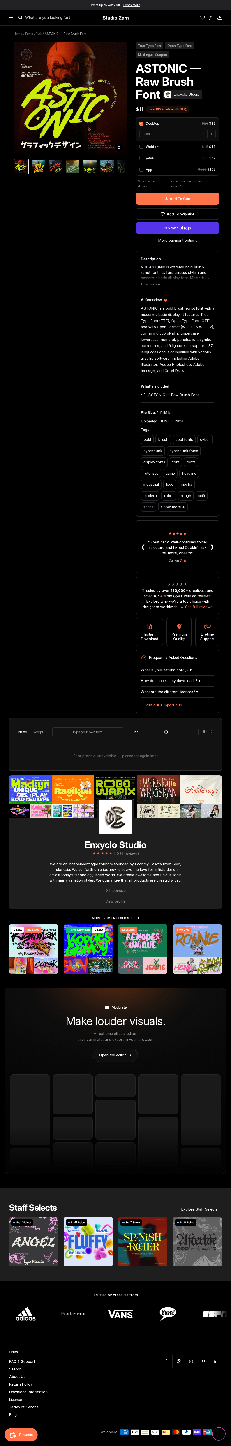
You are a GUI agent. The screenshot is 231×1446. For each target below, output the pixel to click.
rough (186, 495)
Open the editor (115, 1055)
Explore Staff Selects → (201, 1209)
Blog (13, 1414)
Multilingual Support (152, 55)
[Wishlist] (202, 18)
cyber (205, 439)
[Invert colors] (205, 732)
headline (189, 473)
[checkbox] (177, 123)
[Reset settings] (211, 732)
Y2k (39, 34)
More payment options (177, 240)
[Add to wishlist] (52, 930)
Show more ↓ (173, 507)
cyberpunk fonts (183, 450)
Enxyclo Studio (115, 844)
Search (15, 1369)
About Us (17, 1376)
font (175, 462)
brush (163, 439)
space (148, 507)
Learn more (131, 5)
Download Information (28, 1392)
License (15, 1399)
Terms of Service (24, 1407)
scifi (201, 495)
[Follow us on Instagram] (191, 1361)
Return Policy (20, 1384)
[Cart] (219, 18)
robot (168, 495)
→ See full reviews (196, 607)
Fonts (29, 34)
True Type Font (149, 46)
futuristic (150, 473)
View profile (115, 901)
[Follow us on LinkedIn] (216, 1361)
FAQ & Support (22, 1361)
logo (169, 484)
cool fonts (184, 439)
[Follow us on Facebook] (166, 1361)
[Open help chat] (219, 1434)
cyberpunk (152, 450)
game (170, 473)
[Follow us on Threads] (178, 1361)
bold (147, 439)
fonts (191, 462)
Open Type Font (179, 46)
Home (18, 34)
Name (22, 732)
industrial (151, 484)
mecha (186, 484)
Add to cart (180, 198)
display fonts (154, 462)
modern (150, 495)
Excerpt (37, 732)
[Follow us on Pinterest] (203, 1361)
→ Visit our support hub (161, 705)
